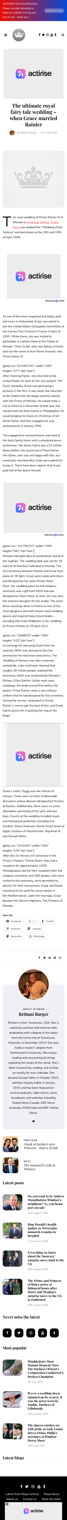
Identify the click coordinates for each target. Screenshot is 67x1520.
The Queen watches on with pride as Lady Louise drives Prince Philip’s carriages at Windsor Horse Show (45, 1432)
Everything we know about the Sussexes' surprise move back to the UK (46, 1258)
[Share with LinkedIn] (50, 958)
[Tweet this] (44, 958)
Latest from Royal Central (22, 1494)
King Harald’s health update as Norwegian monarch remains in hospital (42, 1230)
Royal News (51, 1494)
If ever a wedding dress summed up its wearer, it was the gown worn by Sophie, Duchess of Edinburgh (45, 1400)
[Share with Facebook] (39, 958)
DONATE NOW (54, 10)
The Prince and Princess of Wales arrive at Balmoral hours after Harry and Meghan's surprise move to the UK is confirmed (45, 1290)
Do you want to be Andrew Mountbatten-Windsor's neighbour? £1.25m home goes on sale (46, 1201)
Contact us (30, 1499)
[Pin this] (55, 958)
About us (12, 1499)
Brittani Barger (29, 132)
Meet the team (51, 1499)
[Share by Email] (60, 958)
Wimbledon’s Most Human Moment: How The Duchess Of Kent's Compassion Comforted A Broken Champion (46, 1368)
